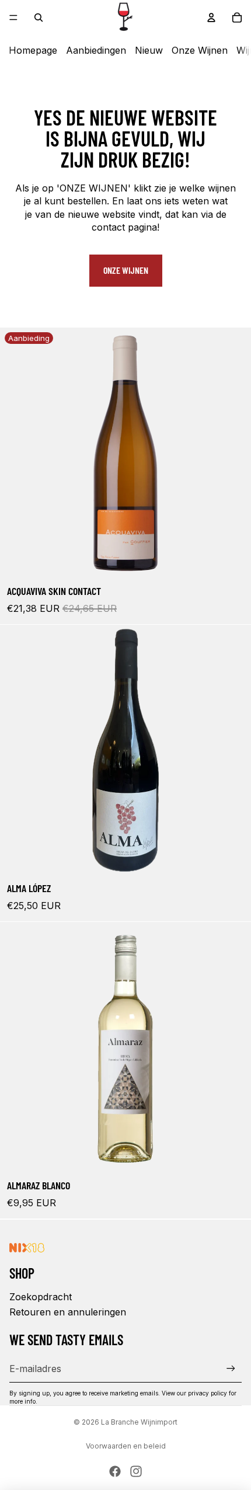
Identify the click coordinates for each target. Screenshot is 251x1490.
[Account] (211, 17)
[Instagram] (136, 1471)
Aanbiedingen (96, 50)
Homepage (33, 50)
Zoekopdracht (40, 1297)
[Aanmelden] (231, 1368)
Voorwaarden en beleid (126, 1446)
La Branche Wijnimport (139, 1422)
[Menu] (13, 17)
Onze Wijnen (200, 50)
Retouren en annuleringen (67, 1312)
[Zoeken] (38, 17)
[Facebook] (115, 1471)
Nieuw (149, 50)
